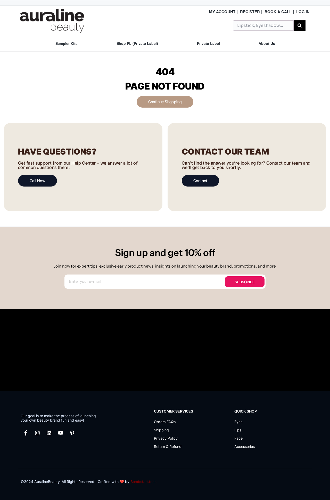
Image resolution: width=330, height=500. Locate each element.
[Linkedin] (49, 433)
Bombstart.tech (143, 481)
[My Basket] (309, 24)
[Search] (300, 25)
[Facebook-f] (26, 433)
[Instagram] (37, 433)
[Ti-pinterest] (72, 433)
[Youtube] (60, 433)
